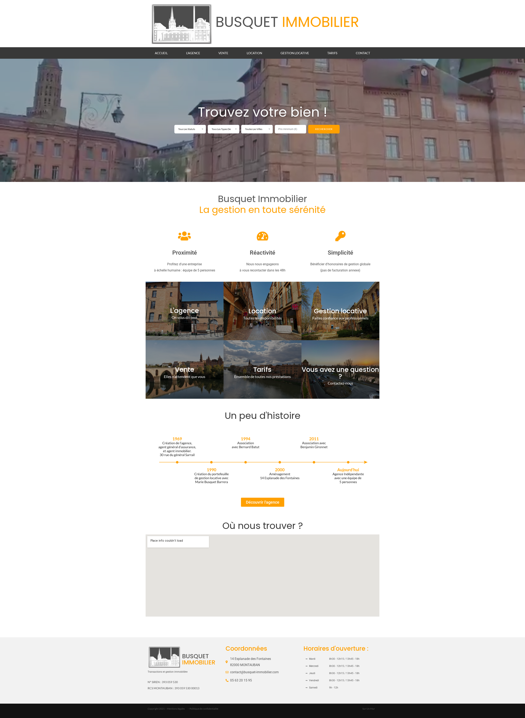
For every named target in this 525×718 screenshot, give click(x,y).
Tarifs (332, 53)
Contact (363, 53)
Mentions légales (176, 708)
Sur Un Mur (368, 708)
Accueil (161, 53)
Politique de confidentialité (203, 708)
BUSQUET (287, 22)
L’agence (193, 53)
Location (254, 53)
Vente (223, 53)
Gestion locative (295, 53)
